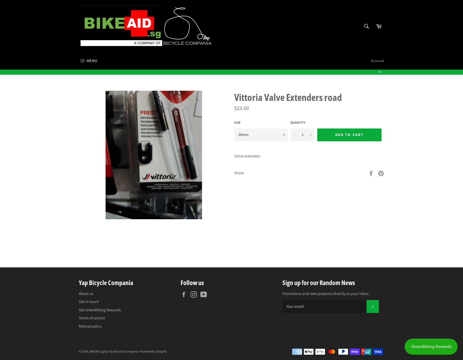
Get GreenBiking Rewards (100, 310)
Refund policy (90, 326)
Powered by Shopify (153, 351)
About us (86, 294)
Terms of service (92, 318)
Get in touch (89, 302)
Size (237, 123)
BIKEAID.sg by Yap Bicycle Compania (113, 351)
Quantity (297, 123)
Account (377, 61)
